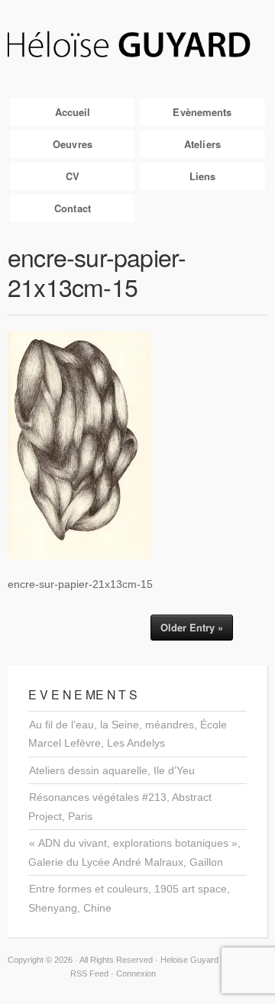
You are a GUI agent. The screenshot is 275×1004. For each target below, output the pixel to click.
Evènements (202, 112)
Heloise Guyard (137, 45)
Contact (72, 208)
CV (72, 176)
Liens (202, 176)
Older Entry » (191, 627)
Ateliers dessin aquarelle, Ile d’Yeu (112, 770)
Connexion (136, 973)
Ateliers (202, 144)
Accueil (73, 112)
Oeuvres (72, 144)
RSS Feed (89, 973)
